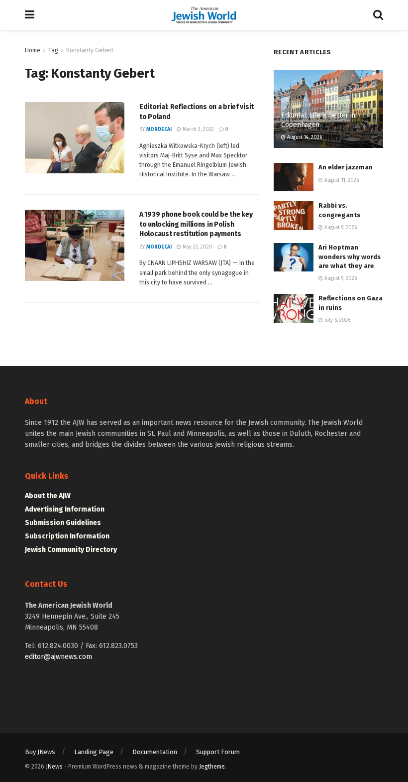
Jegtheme (212, 766)
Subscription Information (67, 536)
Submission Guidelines (63, 523)
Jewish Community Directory (71, 549)
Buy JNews (40, 752)
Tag (53, 50)
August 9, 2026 (340, 228)
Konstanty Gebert (89, 50)
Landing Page (93, 752)
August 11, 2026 (341, 180)
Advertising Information (64, 509)
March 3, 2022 (197, 129)
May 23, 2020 (196, 247)
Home (32, 50)
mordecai (159, 129)
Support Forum (218, 752)
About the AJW (48, 496)
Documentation (154, 752)
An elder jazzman (345, 167)
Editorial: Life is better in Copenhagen (318, 120)
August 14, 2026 (304, 137)
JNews (54, 766)
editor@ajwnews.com (58, 656)
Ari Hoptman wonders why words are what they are (349, 256)
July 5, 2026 (336, 320)
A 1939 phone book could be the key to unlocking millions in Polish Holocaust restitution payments (195, 224)
